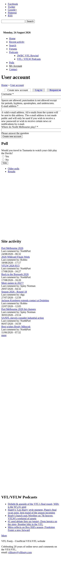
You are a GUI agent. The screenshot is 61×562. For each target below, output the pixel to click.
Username (7, 94)
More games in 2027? (12, 283)
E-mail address (9, 106)
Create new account (19, 90)
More (4, 535)
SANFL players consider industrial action (22, 318)
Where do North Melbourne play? (19, 127)
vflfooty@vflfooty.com (20, 552)
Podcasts (13, 52)
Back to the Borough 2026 (15, 274)
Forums (13, 48)
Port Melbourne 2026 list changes (18, 309)
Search (12, 45)
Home (12, 38)
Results (11, 171)
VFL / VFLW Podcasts (29, 59)
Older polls (13, 168)
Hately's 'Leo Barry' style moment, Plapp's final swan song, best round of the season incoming (32, 511)
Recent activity (16, 42)
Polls (11, 62)
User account (17, 85)
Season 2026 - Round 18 (14, 291)
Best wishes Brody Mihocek (15, 326)
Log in (38, 90)
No (7, 159)
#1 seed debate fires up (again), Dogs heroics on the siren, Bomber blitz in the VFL (32, 523)
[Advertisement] (30, 206)
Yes (7, 156)
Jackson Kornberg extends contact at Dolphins (25, 300)
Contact (13, 69)
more (4, 335)
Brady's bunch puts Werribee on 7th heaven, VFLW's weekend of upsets (30, 517)
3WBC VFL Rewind (28, 55)
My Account (15, 66)
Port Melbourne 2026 (12, 248)
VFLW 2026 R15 (10, 265)
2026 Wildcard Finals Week (15, 256)
